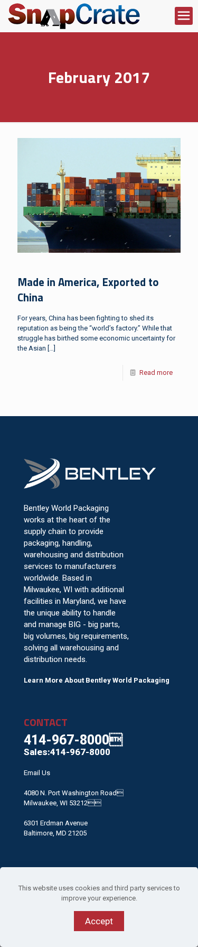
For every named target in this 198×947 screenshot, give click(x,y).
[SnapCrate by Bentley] (74, 16)
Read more (156, 372)
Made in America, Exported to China (88, 290)
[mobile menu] (184, 16)
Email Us (37, 773)
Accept (99, 921)
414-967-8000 (73, 740)
